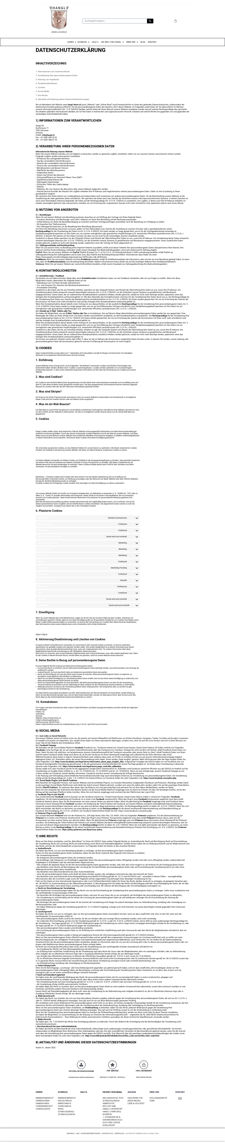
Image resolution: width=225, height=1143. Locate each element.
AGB (77, 1133)
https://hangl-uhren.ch (58, 366)
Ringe (61, 1108)
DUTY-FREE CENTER (111, 1122)
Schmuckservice (66, 1111)
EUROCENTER (109, 1125)
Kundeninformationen (90, 1133)
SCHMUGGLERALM (111, 1100)
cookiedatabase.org (71, 724)
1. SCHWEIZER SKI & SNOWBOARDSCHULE (112, 1118)
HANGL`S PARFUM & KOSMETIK (112, 1113)
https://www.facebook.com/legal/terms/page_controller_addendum (92, 766)
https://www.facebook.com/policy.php (159, 778)
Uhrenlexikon (43, 1108)
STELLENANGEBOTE (158, 1098)
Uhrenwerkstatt (44, 1106)
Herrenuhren (42, 1100)
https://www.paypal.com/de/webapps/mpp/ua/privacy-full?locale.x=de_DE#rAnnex (71, 257)
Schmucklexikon (66, 1114)
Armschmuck (64, 1103)
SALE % (83, 1092)
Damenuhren (42, 1103)
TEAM (151, 1100)
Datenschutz (107, 1133)
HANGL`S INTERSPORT (112, 1108)
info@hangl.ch (48, 135)
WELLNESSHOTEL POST (113, 1098)
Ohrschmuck (64, 1106)
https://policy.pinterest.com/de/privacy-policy (82, 829)
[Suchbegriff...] (150, 21)
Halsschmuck (65, 1100)
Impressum (119, 1133)
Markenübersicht (45, 1098)
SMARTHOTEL (109, 1103)
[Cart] (175, 21)
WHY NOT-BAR (109, 1106)
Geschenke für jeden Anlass (135, 1099)
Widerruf (70, 1133)
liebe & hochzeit (136, 1103)
